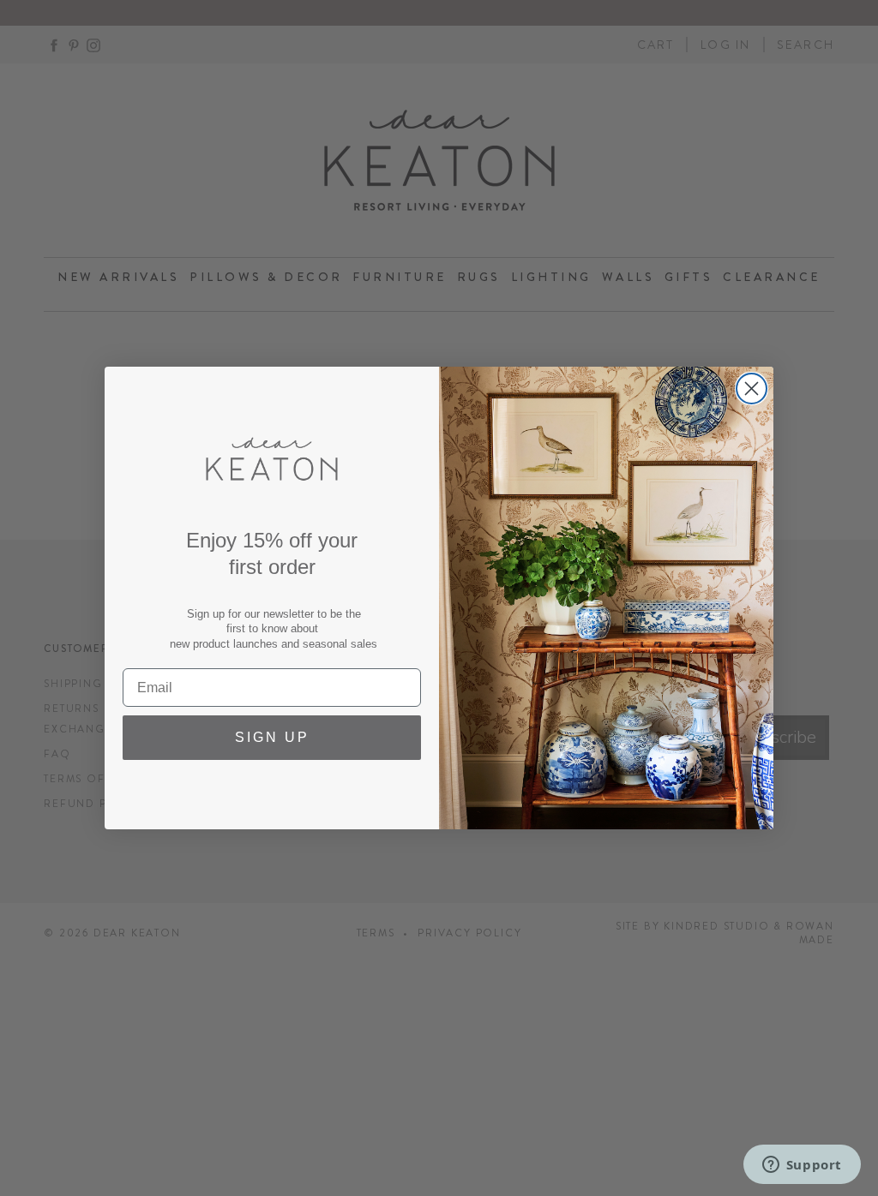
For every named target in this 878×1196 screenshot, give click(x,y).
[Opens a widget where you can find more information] (802, 1166)
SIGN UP (272, 737)
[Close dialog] (752, 389)
